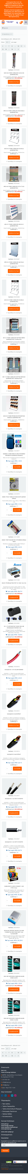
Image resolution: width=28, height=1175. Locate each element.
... (15, 46)
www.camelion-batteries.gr (9, 1127)
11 (21, 46)
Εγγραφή (5, 1150)
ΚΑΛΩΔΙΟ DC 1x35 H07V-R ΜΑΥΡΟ (14, 842)
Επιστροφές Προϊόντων (9, 1111)
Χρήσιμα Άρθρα (7, 1114)
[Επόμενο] (15, 49)
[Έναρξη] (2, 46)
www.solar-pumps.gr (7, 1131)
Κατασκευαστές (7, 1116)
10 (18, 46)
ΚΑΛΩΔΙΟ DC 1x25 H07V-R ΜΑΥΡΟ (14, 798)
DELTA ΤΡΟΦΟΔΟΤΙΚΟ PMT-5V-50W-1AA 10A (14, 583)
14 (6, 49)
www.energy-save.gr (7, 1125)
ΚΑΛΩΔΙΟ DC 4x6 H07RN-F (14, 754)
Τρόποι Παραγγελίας (8, 1106)
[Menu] (26, 22)
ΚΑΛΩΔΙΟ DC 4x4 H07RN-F (14, 714)
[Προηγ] (5, 46)
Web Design (4, 1169)
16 (12, 49)
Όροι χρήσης (6, 1103)
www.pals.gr (5, 1124)
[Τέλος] (18, 49)
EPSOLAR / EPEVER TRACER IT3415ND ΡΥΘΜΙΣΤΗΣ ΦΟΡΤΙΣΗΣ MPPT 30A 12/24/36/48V (14, 932)
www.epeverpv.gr (6, 1128)
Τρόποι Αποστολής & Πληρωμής (12, 1109)
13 (2, 49)
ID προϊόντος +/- (6, 34)
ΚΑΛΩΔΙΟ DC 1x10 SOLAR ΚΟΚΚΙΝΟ (14, 669)
